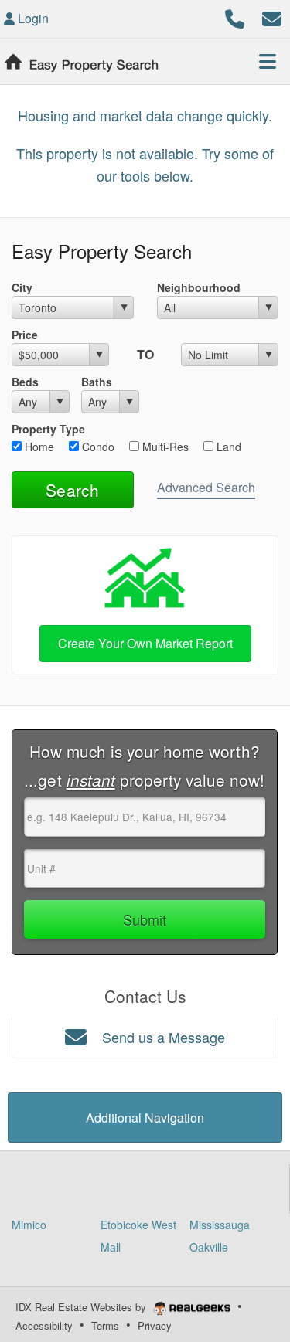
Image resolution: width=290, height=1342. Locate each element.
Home (38, 446)
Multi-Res (164, 446)
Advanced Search (206, 487)
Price (25, 334)
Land (227, 446)
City (22, 287)
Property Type (48, 429)
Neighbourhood (199, 287)
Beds (25, 381)
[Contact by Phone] (234, 16)
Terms (105, 1325)
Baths (96, 381)
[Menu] (267, 61)
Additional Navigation (145, 1117)
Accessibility (44, 1325)
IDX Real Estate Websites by (82, 1307)
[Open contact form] (271, 16)
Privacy (155, 1325)
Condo (96, 446)
